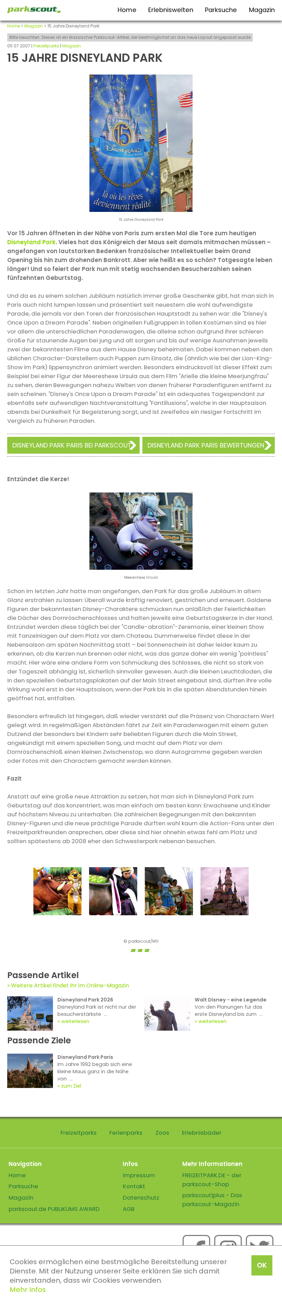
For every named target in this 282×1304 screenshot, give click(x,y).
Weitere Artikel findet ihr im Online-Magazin (70, 985)
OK (262, 1265)
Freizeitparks (46, 46)
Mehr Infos (28, 1289)
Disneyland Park (31, 242)
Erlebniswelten (170, 9)
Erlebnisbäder (201, 1133)
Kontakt (134, 1186)
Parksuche (221, 9)
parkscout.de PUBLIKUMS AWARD (54, 1209)
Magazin (262, 9)
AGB (128, 1209)
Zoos (162, 1133)
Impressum (139, 1175)
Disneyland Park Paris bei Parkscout (71, 445)
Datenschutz (141, 1197)
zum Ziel (71, 1085)
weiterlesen (75, 1021)
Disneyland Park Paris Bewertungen (206, 445)
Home (127, 9)
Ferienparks (125, 1133)
